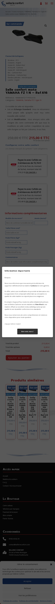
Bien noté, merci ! (27, 331)
